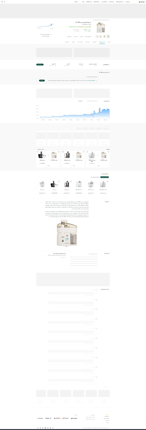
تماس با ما (107, 420)
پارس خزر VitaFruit (91, 189)
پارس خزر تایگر (54, 189)
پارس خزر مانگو (42, 189)
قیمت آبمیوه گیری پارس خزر (97, 19)
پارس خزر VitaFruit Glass (103, 189)
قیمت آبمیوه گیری (104, 19)
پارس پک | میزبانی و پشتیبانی (90, 417)
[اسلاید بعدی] (35, 187)
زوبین (109, 19)
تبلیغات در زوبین (106, 418)
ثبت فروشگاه (107, 416)
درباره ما (107, 422)
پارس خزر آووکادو (66, 189)
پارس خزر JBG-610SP (79, 189)
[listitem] (98, 159)
